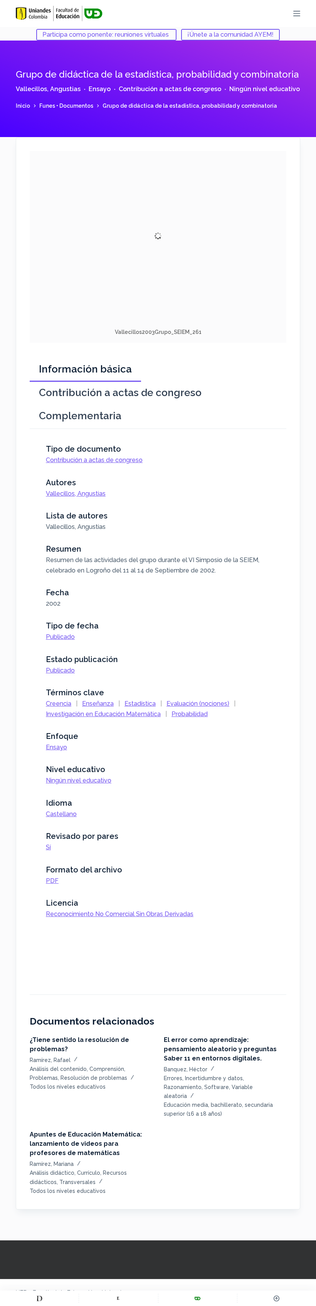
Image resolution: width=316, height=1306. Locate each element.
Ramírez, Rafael (50, 1060)
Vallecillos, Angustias (48, 89)
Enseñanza (98, 703)
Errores (173, 1078)
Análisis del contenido (58, 1069)
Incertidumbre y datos (214, 1078)
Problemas (44, 1078)
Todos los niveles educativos (68, 1087)
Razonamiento (183, 1087)
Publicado (60, 636)
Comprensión (106, 1069)
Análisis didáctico (52, 1173)
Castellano (61, 814)
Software (216, 1087)
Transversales (77, 1182)
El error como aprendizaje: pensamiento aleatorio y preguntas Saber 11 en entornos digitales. (220, 1049)
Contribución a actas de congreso (170, 89)
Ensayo (100, 89)
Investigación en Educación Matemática (103, 714)
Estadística (140, 703)
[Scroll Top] (276, 1298)
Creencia (58, 703)
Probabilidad (189, 714)
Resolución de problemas (94, 1078)
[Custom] (39, 1298)
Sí (48, 847)
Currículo (88, 1173)
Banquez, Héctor (185, 1069)
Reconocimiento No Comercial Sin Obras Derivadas (119, 914)
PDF (52, 880)
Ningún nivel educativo (264, 89)
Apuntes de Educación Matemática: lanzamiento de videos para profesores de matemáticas (86, 1144)
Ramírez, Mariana (52, 1164)
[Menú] (296, 13)
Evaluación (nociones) (197, 703)
